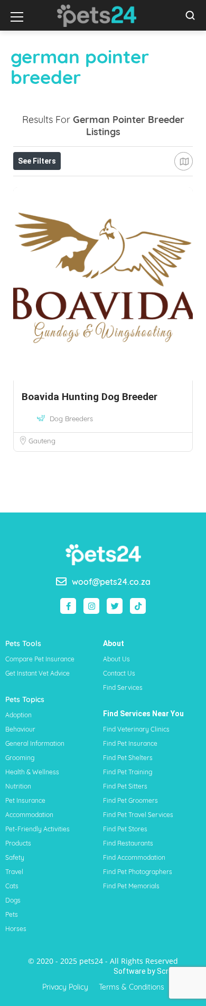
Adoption (18, 715)
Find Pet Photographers (137, 872)
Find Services (123, 687)
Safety (14, 857)
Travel (14, 872)
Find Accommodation (134, 857)
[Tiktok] (138, 606)
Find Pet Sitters (125, 786)
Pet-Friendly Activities (37, 829)
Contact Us (119, 673)
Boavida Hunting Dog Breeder (89, 397)
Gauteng (42, 440)
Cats (11, 886)
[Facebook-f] (68, 606)
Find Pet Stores (125, 829)
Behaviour (20, 729)
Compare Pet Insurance (39, 659)
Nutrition (18, 786)
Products (18, 843)
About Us (116, 659)
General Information (34, 743)
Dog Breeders (71, 418)
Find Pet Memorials (131, 886)
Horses (15, 929)
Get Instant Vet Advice (37, 673)
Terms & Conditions (131, 987)
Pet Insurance (25, 800)
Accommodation (29, 815)
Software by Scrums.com (157, 971)
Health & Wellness (32, 772)
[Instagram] (91, 606)
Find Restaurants (128, 843)
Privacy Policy (65, 987)
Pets (11, 914)
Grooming (19, 758)
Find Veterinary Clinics (136, 729)
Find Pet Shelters (128, 758)
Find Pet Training (127, 772)
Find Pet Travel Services (138, 815)
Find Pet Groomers (130, 800)
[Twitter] (115, 606)
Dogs (13, 900)
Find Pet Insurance (130, 743)
